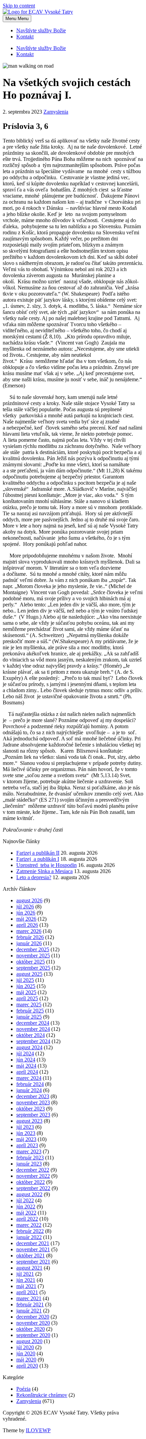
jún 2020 (25, 1353)
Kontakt (25, 36)
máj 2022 (26, 1213)
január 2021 (29, 1310)
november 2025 (33, 955)
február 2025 (30, 1011)
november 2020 (33, 1323)
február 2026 (30, 937)
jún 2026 (25, 913)
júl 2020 (25, 1347)
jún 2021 (25, 1280)
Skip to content (19, 6)
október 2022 (30, 1182)
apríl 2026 (27, 925)
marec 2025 (28, 1004)
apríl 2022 (27, 1219)
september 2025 (33, 968)
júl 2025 (25, 980)
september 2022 (33, 1188)
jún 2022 (25, 1206)
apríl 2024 (27, 1072)
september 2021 (33, 1262)
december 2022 (32, 1170)
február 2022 (30, 1231)
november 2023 (33, 1102)
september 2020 (33, 1335)
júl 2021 (25, 1274)
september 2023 (33, 1115)
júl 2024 (25, 1053)
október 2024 (30, 1035)
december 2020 (32, 1317)
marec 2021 (28, 1298)
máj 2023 (26, 1139)
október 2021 (30, 1255)
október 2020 (30, 1329)
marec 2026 (28, 931)
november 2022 (33, 1176)
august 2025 (29, 974)
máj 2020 (26, 1359)
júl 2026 (25, 906)
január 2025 (29, 1017)
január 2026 (29, 943)
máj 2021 (26, 1286)
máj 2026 (26, 919)
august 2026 (29, 900)
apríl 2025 (27, 998)
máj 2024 (26, 1066)
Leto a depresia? (33, 877)
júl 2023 (25, 1127)
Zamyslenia (55, 112)
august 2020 (29, 1341)
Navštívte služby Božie (41, 30)
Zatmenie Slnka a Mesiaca (44, 871)
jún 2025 (25, 986)
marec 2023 (28, 1151)
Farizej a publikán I (37, 859)
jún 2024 (25, 1059)
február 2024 (30, 1084)
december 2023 (32, 1096)
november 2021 (33, 1249)
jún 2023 (25, 1133)
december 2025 (32, 949)
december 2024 (32, 1023)
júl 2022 (25, 1200)
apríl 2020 (27, 1366)
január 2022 (29, 1237)
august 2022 (29, 1194)
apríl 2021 (27, 1292)
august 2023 (29, 1121)
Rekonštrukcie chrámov (41, 1395)
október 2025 (30, 962)
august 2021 (29, 1268)
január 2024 (29, 1090)
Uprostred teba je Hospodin (46, 865)
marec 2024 (28, 1078)
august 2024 (29, 1047)
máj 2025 (26, 992)
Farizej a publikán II (37, 853)
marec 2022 (28, 1225)
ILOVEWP (38, 1430)
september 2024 (33, 1041)
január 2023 (29, 1164)
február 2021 (30, 1304)
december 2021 (32, 1243)
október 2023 (30, 1108)
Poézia (23, 1389)
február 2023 (30, 1157)
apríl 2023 (27, 1145)
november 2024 (33, 1029)
